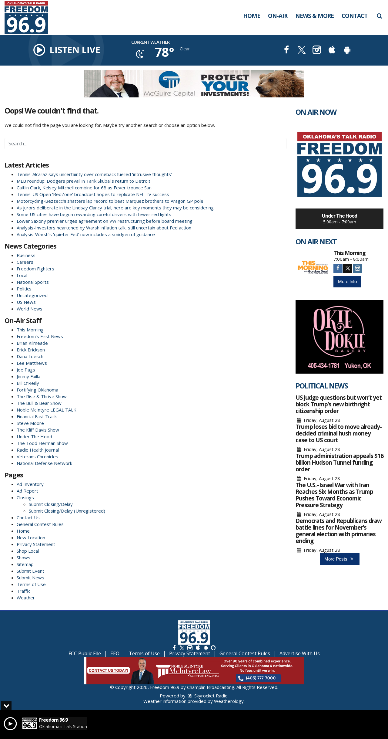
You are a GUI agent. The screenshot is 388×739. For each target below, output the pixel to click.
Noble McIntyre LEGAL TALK (46, 410)
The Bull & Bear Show (39, 403)
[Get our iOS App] (197, 647)
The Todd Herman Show (42, 443)
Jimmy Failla (28, 376)
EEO (114, 653)
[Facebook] (338, 268)
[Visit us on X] (301, 50)
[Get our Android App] (205, 647)
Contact (354, 16)
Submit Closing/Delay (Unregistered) (67, 511)
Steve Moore (30, 423)
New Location (31, 537)
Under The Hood (34, 436)
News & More (314, 16)
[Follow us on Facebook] (174, 647)
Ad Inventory (30, 484)
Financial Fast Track (37, 416)
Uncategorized (32, 295)
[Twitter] (347, 268)
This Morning (30, 330)
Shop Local (28, 551)
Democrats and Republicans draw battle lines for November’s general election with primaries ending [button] (339, 531)
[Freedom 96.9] (31, 17)
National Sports (33, 282)
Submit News (30, 578)
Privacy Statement (36, 544)
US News (26, 302)
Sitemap (25, 564)
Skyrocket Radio (210, 696)
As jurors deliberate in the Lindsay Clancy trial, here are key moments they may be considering (115, 208)
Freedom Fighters (35, 269)
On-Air (277, 16)
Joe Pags (26, 370)
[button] (379, 16)
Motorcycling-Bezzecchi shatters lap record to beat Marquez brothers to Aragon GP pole (110, 201)
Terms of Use (31, 584)
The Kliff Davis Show (38, 430)
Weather (26, 598)
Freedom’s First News (40, 336)
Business (26, 255)
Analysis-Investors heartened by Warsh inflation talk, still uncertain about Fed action (104, 228)
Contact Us (28, 517)
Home (251, 16)
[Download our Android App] (347, 50)
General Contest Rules (40, 524)
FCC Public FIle (85, 653)
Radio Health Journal (38, 450)
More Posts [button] (336, 558)
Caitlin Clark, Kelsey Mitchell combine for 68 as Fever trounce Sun (84, 188)
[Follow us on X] (182, 647)
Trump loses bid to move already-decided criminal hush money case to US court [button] (339, 433)
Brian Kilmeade (32, 343)
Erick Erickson (31, 350)
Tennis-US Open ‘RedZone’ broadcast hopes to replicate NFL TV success (93, 194)
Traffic (23, 591)
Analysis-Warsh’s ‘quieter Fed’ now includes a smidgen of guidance (86, 234)
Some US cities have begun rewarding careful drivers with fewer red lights (94, 214)
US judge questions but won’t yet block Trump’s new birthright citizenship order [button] (339, 404)
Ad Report (27, 491)
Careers (25, 262)
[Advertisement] (194, 83)
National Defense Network (44, 463)
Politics (24, 289)
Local (22, 275)
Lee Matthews (32, 363)
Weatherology (229, 701)
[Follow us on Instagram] (189, 647)
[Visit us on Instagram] (316, 50)
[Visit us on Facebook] (286, 50)
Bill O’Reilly (28, 383)
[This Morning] (313, 267)
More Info (347, 281)
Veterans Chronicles (37, 456)
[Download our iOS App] (332, 50)
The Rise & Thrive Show (42, 396)
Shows (23, 557)
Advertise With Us (299, 653)
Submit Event (30, 571)
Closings (25, 497)
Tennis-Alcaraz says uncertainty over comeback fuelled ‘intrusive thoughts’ (94, 174)
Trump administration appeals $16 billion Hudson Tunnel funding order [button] (339, 462)
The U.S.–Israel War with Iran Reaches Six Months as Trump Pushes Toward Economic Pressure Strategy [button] (334, 495)
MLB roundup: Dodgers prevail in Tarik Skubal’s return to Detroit (83, 181)
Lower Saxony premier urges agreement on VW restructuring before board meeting (104, 221)
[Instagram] (357, 268)
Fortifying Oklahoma (37, 390)
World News (29, 309)
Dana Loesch (30, 356)
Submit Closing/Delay (51, 504)
